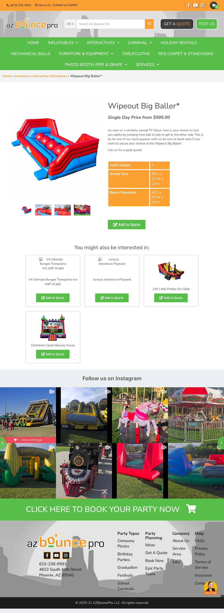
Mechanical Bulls (30, 53)
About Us (180, 540)
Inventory (22, 76)
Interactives (101, 42)
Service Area (179, 551)
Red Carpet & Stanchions (185, 53)
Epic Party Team (154, 571)
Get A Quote (156, 552)
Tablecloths (136, 53)
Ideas (150, 544)
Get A (177, 24)
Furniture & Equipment (84, 53)
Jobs (176, 562)
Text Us (207, 24)
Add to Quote (128, 224)
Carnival (137, 42)
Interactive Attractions (50, 76)
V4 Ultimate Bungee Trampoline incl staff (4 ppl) (52, 281)
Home (33, 42)
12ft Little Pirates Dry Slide (171, 289)
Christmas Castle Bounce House (53, 345)
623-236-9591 (53, 564)
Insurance (203, 575)
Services (145, 64)
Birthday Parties (125, 556)
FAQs (200, 540)
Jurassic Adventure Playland (112, 279)
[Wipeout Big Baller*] (26, 209)
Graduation (127, 567)
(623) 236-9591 (21, 5)
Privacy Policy (201, 551)
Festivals (125, 575)
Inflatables (61, 42)
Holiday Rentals (179, 42)
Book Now (154, 560)
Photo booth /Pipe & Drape (93, 64)
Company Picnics (125, 543)
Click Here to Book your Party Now (104, 509)
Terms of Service (203, 564)
